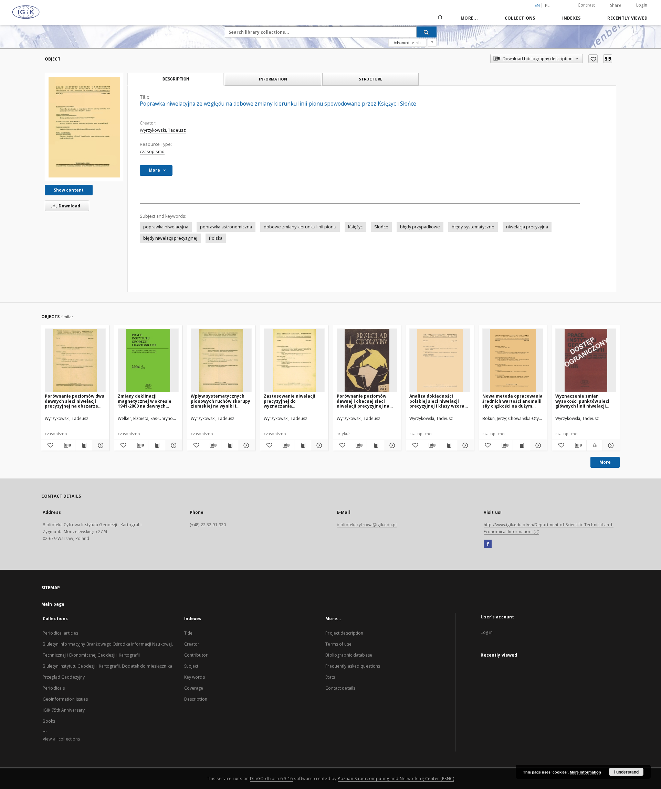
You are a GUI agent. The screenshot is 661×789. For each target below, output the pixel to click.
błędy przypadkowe (420, 227)
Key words (194, 677)
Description (195, 699)
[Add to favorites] (593, 58)
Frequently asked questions (352, 666)
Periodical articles (60, 633)
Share (615, 5)
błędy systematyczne (473, 227)
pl (547, 5)
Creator (192, 644)
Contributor (196, 655)
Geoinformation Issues (65, 699)
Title (188, 633)
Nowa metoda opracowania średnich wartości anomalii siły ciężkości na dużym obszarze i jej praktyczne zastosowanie (512, 401)
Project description (344, 633)
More (605, 462)
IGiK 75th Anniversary (64, 710)
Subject (191, 666)
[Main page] (439, 17)
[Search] (427, 31)
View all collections (61, 739)
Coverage (193, 688)
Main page (52, 604)
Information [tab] (273, 79)
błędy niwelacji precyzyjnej (170, 238)
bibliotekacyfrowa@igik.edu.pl (367, 525)
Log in (487, 632)
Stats (330, 677)
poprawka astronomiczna (226, 227)
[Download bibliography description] (66, 445)
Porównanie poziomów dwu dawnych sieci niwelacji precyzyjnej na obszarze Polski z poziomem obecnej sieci (74, 401)
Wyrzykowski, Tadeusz (163, 130)
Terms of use (338, 644)
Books (49, 721)
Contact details (340, 688)
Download (68, 206)
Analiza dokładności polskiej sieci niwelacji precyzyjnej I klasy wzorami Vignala (439, 401)
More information (585, 772)
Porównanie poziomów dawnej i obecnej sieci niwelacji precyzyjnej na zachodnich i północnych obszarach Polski (363, 401)
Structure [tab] (370, 79)
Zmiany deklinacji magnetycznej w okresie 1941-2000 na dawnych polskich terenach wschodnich (144, 401)
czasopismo (152, 151)
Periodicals (54, 688)
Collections (520, 18)
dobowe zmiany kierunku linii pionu (300, 227)
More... (469, 18)
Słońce (381, 227)
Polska (215, 238)
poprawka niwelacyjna (165, 227)
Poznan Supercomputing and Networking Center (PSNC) (396, 778)
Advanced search (407, 42)
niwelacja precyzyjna (527, 227)
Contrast (586, 5)
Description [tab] (175, 79)
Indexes (571, 18)
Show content (69, 190)
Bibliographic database (348, 655)
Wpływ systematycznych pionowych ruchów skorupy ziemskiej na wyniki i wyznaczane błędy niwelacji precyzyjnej (221, 401)
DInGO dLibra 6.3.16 (271, 778)
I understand (626, 772)
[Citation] (607, 58)
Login (641, 5)
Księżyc (355, 227)
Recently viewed (627, 18)
